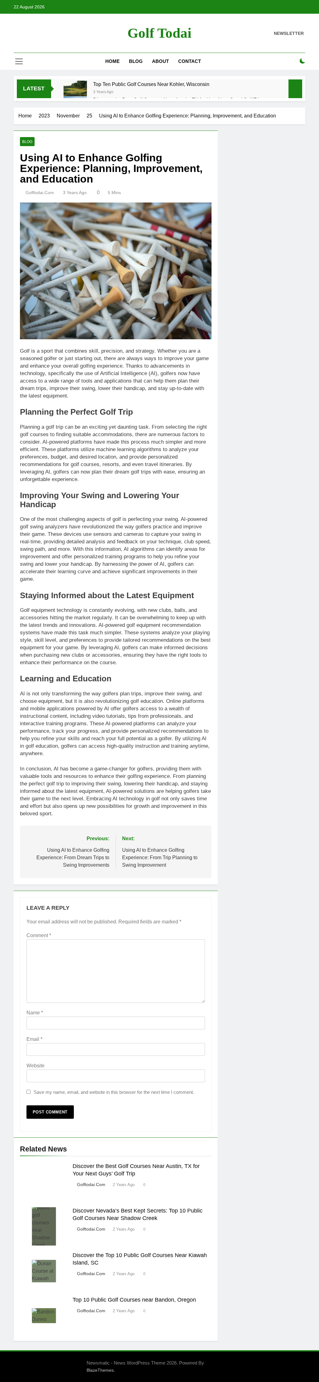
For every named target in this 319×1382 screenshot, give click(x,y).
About (160, 61)
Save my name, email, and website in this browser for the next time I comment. (114, 1092)
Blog (136, 61)
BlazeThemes (100, 1370)
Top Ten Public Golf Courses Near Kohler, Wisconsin (151, 84)
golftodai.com (40, 192)
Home (112, 61)
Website (35, 1065)
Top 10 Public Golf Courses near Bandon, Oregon (134, 1300)
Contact (189, 61)
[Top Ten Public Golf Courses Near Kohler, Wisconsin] (75, 92)
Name (34, 1012)
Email (34, 1039)
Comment (38, 935)
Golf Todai (159, 33)
